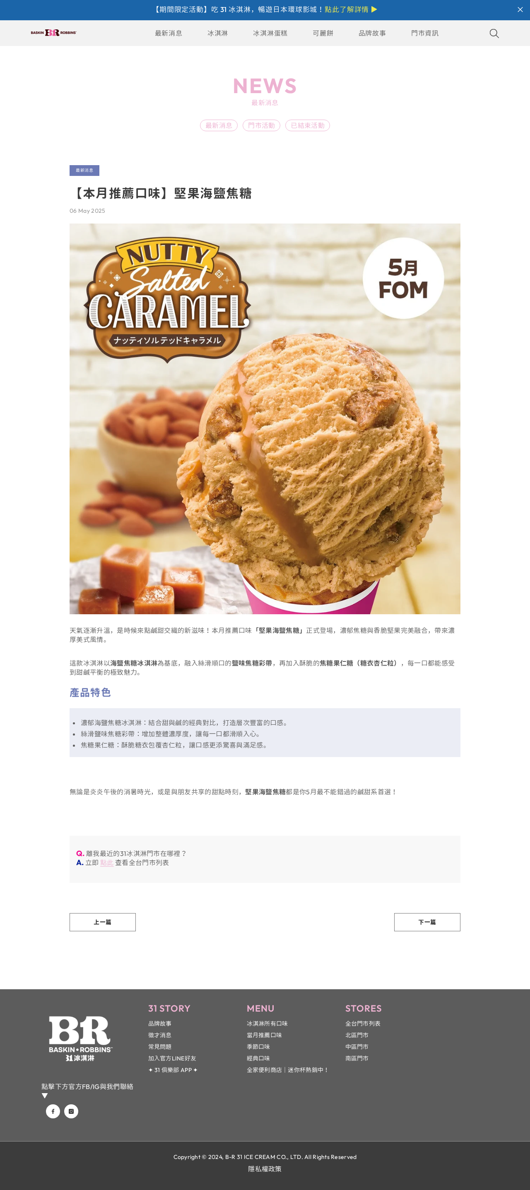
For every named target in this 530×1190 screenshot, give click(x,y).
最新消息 (218, 125)
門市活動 (261, 125)
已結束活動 (308, 125)
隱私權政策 (265, 1169)
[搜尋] (494, 33)
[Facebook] (53, 1111)
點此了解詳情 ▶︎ (351, 9)
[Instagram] (71, 1111)
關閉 (520, 9)
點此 (107, 862)
